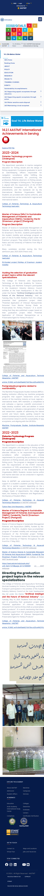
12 (30, 34)
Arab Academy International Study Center (13, 809)
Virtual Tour (11, 852)
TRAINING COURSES (11, 82)
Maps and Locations (30, 848)
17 (30, 38)
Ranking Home (9, 63)
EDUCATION (8, 73)
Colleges (26, 803)
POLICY (7, 69)
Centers (25, 813)
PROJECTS (8, 79)
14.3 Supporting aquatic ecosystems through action (20, 98)
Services (26, 794)
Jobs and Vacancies (29, 852)
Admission (10, 791)
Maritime (26, 788)
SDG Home (8, 60)
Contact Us (10, 848)
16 (25, 38)
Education (10, 803)
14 (14, 38)
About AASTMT (12, 788)
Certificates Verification (31, 816)
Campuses (26, 791)
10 (19, 34)
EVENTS (7, 85)
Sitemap (9, 881)
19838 (14, 3)
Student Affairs (12, 794)
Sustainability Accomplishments (15, 89)
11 (25, 34)
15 (19, 38)
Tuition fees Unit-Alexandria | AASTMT (17, 506)
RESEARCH (8, 76)
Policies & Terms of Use (14, 876)
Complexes (10, 816)
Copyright (27, 876)
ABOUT (7, 66)
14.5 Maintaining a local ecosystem (16, 106)
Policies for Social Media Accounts (17, 886)
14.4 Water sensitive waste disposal (17, 102)
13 (8, 38)
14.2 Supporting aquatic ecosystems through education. (20, 93)
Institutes (26, 810)
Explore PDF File (8, 148)
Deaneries (26, 806)
